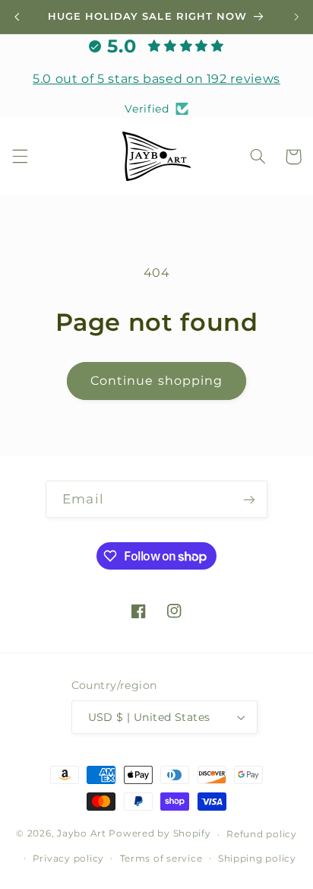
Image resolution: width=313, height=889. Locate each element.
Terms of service (161, 858)
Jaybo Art (81, 834)
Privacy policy (68, 858)
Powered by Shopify (159, 834)
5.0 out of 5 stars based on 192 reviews (156, 78)
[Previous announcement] (16, 16)
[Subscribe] (248, 499)
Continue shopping (156, 380)
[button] (19, 156)
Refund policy (261, 834)
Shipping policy (257, 858)
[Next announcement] (296, 16)
